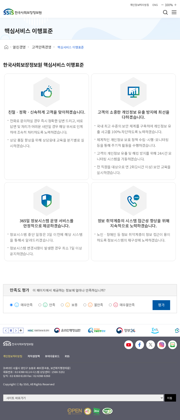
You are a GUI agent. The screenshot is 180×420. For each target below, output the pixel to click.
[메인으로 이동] (22, 12)
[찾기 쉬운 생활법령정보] (96, 330)
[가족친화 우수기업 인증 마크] (87, 411)
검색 (165, 12)
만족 (52, 304)
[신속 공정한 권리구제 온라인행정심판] (67, 330)
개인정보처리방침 (139, 5)
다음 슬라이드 (15, 330)
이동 (169, 398)
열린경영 (19, 47)
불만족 (98, 304)
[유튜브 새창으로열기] (128, 344)
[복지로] (155, 330)
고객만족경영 (41, 47)
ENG (155, 5)
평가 (161, 304)
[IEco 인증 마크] (97, 411)
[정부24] (125, 330)
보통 (75, 304)
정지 (10, 330)
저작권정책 (34, 356)
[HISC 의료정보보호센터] (38, 330)
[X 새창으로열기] (150, 344)
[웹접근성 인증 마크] (107, 411)
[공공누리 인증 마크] (74, 411)
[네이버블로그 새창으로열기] (172, 344)
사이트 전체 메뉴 (174, 12)
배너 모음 (20, 330)
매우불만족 (127, 304)
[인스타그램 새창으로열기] (161, 344)
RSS (67, 356)
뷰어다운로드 (52, 356)
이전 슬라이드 (5, 330)
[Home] (7, 47)
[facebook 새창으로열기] (139, 344)
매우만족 (27, 304)
